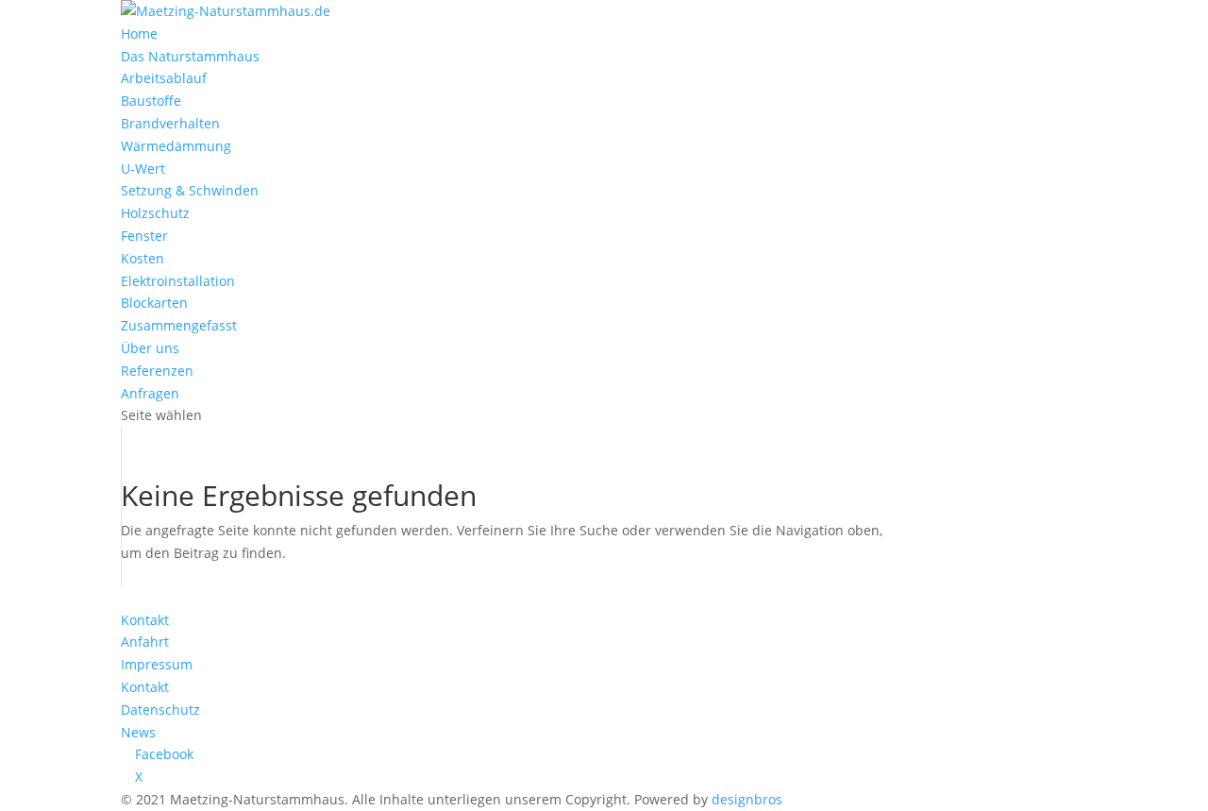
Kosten (142, 258)
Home (139, 33)
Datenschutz (160, 709)
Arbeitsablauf (164, 78)
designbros (747, 799)
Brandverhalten (170, 123)
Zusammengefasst (179, 325)
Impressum (157, 664)
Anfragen (150, 393)
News (138, 732)
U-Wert (143, 168)
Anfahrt (145, 641)
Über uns (150, 348)
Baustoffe (151, 101)
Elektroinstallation (178, 281)
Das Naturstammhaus (190, 56)
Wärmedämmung (176, 146)
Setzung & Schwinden (190, 190)
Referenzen (157, 371)
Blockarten (154, 303)
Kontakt (145, 620)
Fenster (144, 236)
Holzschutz (155, 213)
